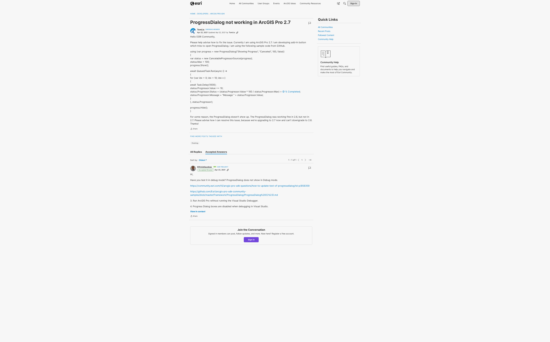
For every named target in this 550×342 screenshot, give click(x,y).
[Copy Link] (237, 32)
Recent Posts (324, 31)
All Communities (325, 27)
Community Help (325, 39)
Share (194, 129)
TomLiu (200, 29)
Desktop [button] (195, 143)
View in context (197, 211)
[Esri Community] (196, 3)
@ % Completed (291, 91)
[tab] (196, 151)
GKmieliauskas (204, 167)
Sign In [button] (251, 239)
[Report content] (309, 23)
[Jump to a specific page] (310, 160)
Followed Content (326, 35)
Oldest (202, 160)
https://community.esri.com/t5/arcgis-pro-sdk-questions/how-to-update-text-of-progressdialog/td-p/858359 (250, 185)
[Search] (344, 3)
